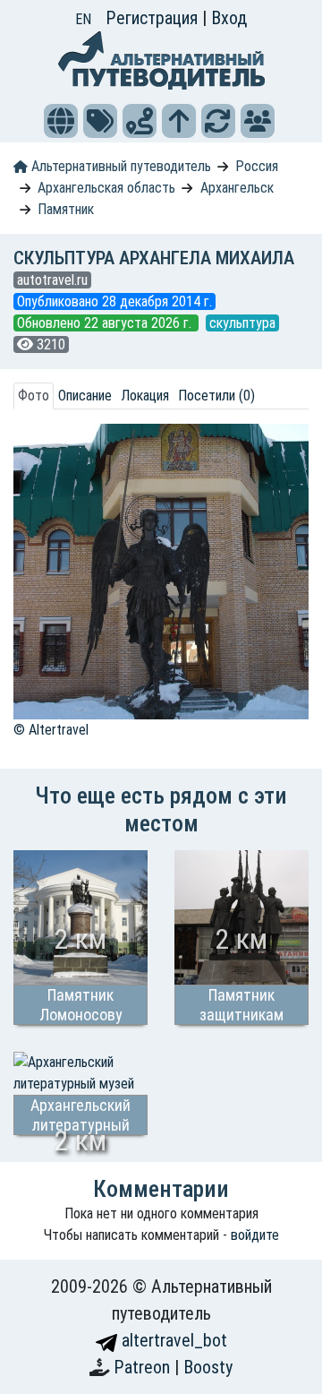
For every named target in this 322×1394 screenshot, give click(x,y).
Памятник (66, 209)
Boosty (208, 1367)
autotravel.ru (52, 279)
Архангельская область (106, 187)
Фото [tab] (33, 395)
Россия (256, 166)
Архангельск (237, 187)
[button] (60, 121)
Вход (229, 18)
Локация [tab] (145, 395)
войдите (255, 1234)
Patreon (144, 1367)
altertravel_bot (172, 1340)
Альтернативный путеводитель (119, 166)
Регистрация (154, 18)
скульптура (242, 322)
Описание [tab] (85, 395)
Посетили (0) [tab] (216, 395)
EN (83, 19)
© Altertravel (51, 729)
